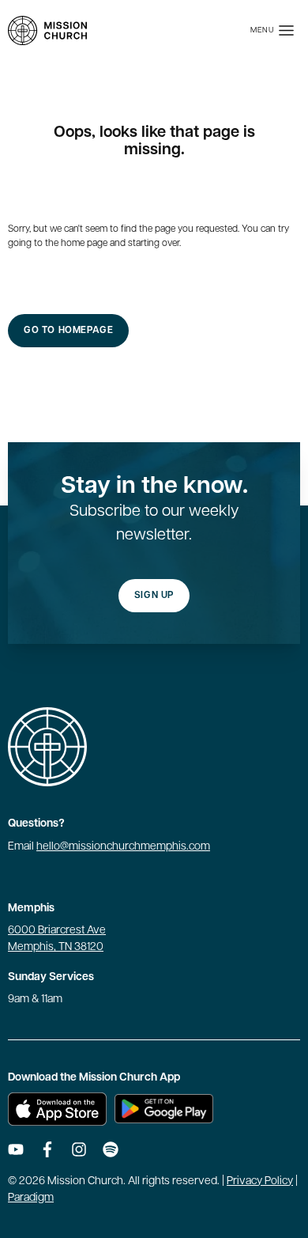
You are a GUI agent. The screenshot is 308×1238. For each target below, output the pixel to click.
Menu (262, 30)
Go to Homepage (68, 330)
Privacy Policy (260, 1181)
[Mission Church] (47, 30)
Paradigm (31, 1198)
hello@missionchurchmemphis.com (123, 847)
